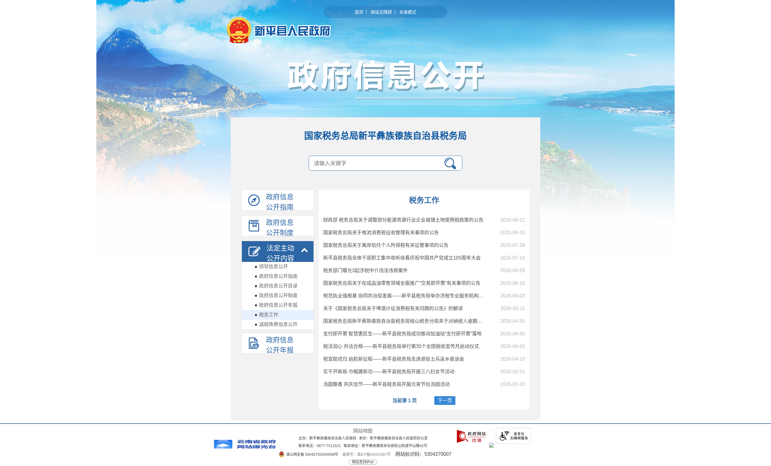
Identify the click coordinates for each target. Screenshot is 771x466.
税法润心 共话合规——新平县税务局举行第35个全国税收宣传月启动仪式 (401, 346)
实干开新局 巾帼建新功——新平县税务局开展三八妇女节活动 (388, 371)
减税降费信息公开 (276, 324)
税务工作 (266, 314)
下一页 (445, 400)
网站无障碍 (381, 12)
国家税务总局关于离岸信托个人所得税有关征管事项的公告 (385, 245)
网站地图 (363, 430)
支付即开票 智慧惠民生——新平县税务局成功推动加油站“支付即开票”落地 (402, 333)
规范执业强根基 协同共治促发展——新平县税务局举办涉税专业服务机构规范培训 (410, 295)
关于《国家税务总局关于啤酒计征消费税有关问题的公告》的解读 (393, 308)
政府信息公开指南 (276, 276)
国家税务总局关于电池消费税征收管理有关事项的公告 (381, 232)
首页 (359, 12)
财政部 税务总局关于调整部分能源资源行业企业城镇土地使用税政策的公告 (403, 219)
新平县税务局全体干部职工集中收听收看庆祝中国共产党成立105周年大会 (402, 257)
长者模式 (407, 12)
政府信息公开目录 (276, 285)
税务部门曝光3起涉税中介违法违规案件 (365, 270)
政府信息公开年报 (276, 305)
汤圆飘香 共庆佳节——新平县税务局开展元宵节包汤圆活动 (386, 384)
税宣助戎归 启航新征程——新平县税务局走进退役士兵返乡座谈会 (393, 359)
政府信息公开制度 (276, 295)
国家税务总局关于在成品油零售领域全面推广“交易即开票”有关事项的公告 (401, 283)
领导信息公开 (271, 266)
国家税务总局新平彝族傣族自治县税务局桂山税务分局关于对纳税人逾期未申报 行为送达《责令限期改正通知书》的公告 (451, 321)
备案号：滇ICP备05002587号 (366, 454)
